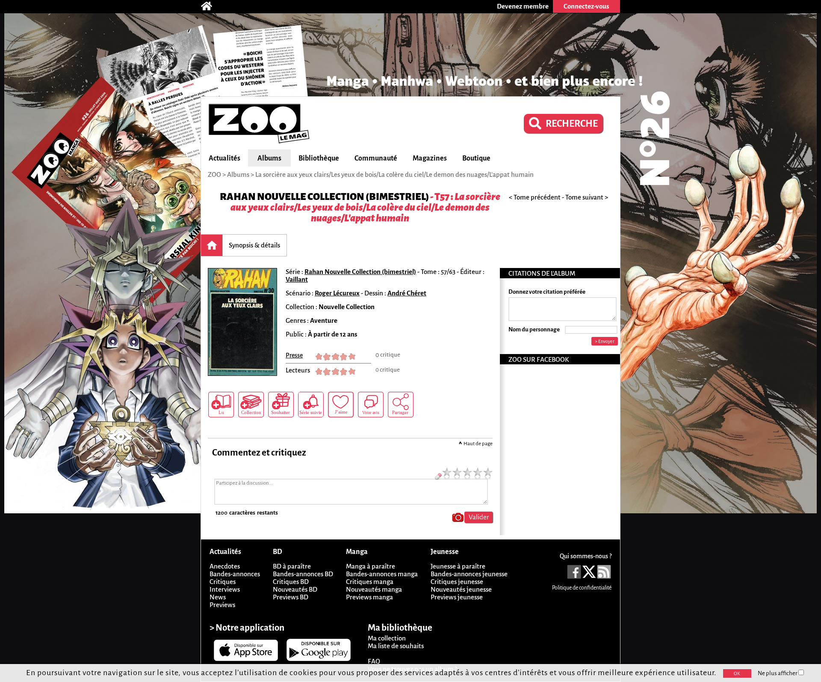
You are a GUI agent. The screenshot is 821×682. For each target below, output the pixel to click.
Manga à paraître (370, 566)
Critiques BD (291, 581)
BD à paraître (292, 566)
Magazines (430, 158)
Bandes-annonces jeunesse (469, 574)
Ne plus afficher (778, 673)
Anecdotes (225, 566)
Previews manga (369, 597)
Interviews (225, 589)
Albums (269, 158)
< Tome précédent (535, 197)
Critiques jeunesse (457, 581)
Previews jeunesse (457, 597)
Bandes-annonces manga (382, 574)
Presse (294, 355)
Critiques (223, 581)
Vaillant (297, 279)
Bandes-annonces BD (303, 574)
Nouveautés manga (374, 589)
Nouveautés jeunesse (461, 589)
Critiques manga (369, 581)
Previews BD (290, 597)
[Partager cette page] (400, 404)
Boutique (476, 158)
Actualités (224, 158)
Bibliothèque (318, 158)
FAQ (374, 661)
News (218, 597)
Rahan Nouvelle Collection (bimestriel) (324, 196)
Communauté (375, 158)
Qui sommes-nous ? (585, 556)
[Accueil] (211, 6)
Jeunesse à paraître (458, 566)
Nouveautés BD (295, 589)
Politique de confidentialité (581, 588)
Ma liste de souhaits (396, 645)
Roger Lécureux (337, 293)
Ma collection (387, 638)
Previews (222, 604)
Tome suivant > (586, 197)
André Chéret (406, 293)
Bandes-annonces (235, 574)
